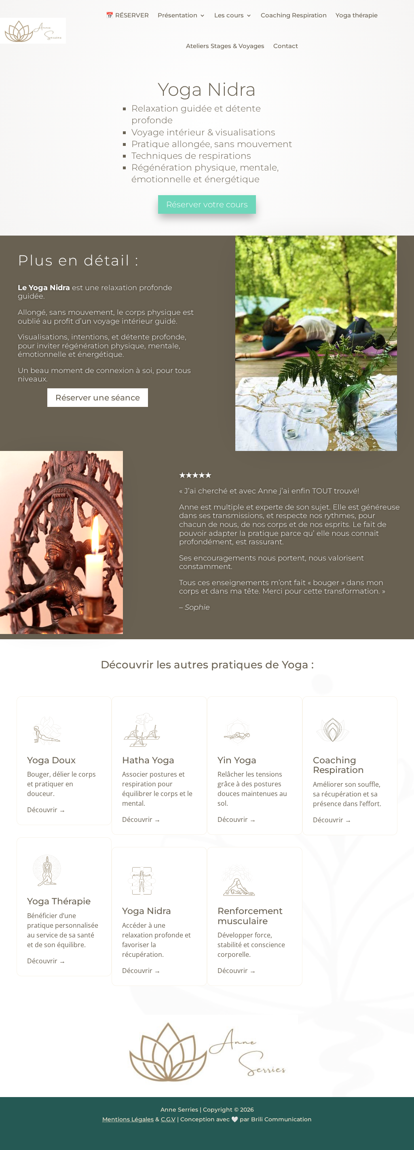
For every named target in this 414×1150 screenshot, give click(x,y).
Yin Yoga (237, 760)
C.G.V (168, 1119)
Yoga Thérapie (59, 901)
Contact (285, 46)
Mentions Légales (128, 1119)
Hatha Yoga (148, 760)
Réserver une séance (97, 397)
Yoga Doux (51, 760)
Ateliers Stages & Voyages (225, 46)
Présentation (177, 15)
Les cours (229, 15)
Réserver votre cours (207, 204)
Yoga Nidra (146, 911)
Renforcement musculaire (250, 916)
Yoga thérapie (357, 15)
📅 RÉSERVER (127, 15)
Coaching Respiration (294, 15)
